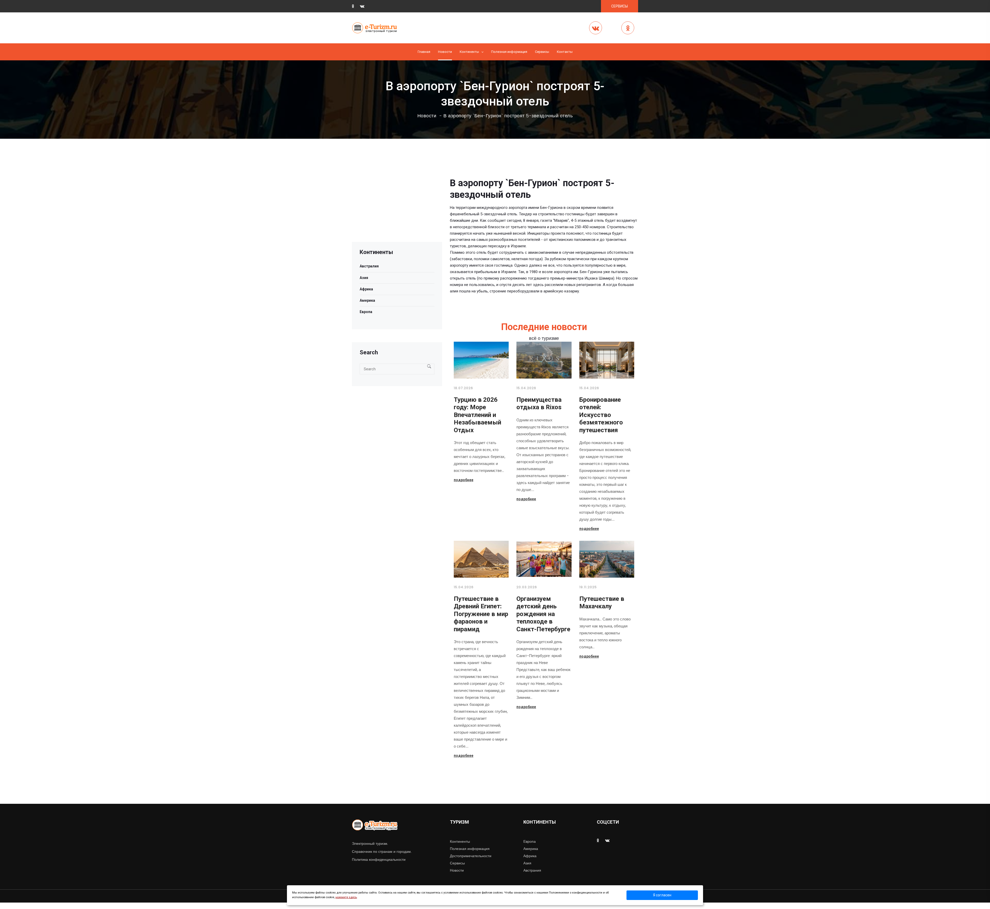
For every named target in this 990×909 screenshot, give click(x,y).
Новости (445, 52)
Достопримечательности (470, 855)
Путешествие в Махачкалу (601, 602)
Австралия (369, 266)
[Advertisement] (397, 206)
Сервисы (457, 863)
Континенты (469, 52)
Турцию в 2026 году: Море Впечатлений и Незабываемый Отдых (477, 415)
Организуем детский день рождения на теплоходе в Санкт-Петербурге (543, 614)
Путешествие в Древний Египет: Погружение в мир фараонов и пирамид (481, 614)
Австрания (532, 870)
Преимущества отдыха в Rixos (539, 403)
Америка (367, 300)
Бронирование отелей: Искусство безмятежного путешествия (601, 415)
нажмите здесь (346, 897)
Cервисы (542, 52)
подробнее (463, 480)
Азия (364, 278)
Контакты (565, 52)
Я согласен (662, 895)
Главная (424, 52)
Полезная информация (509, 52)
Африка (366, 289)
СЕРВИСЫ (619, 6)
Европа (366, 312)
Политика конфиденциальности (379, 859)
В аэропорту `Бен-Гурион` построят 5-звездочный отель (508, 115)
